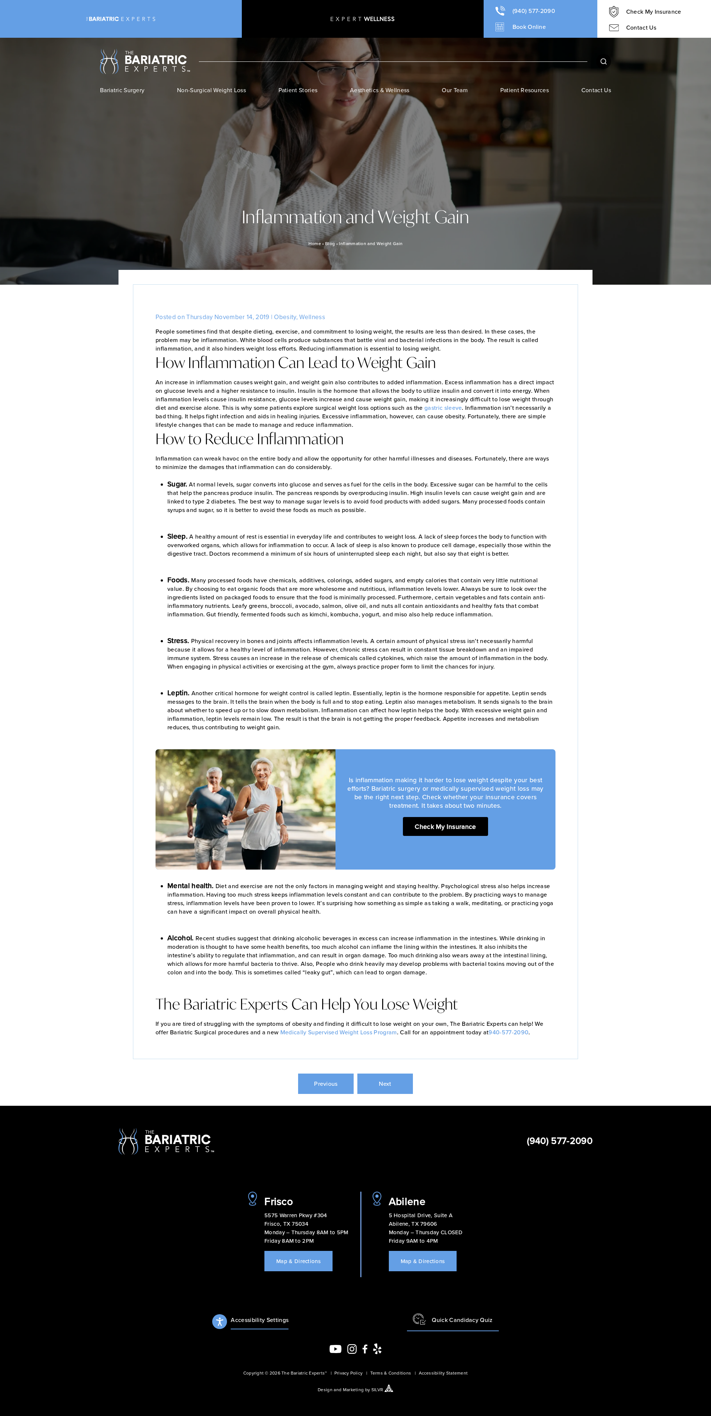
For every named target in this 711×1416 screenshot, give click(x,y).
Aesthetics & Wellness (380, 90)
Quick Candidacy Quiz (462, 1320)
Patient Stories (298, 90)
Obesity (285, 316)
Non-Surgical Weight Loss (211, 90)
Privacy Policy (348, 1373)
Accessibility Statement (443, 1373)
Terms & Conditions (390, 1373)
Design (325, 1389)
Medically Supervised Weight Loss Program (338, 1032)
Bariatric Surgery (122, 90)
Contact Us (596, 90)
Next (385, 1083)
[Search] (603, 61)
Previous (326, 1083)
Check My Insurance (445, 826)
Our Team (455, 90)
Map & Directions (298, 1261)
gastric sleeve (443, 408)
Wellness (312, 316)
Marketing (353, 1389)
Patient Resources (524, 90)
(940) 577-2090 (559, 1140)
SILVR (377, 1389)
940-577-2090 (508, 1032)
